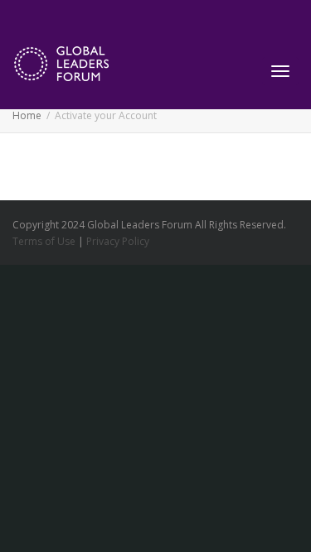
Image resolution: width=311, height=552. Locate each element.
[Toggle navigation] (280, 71)
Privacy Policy (117, 241)
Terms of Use (43, 241)
